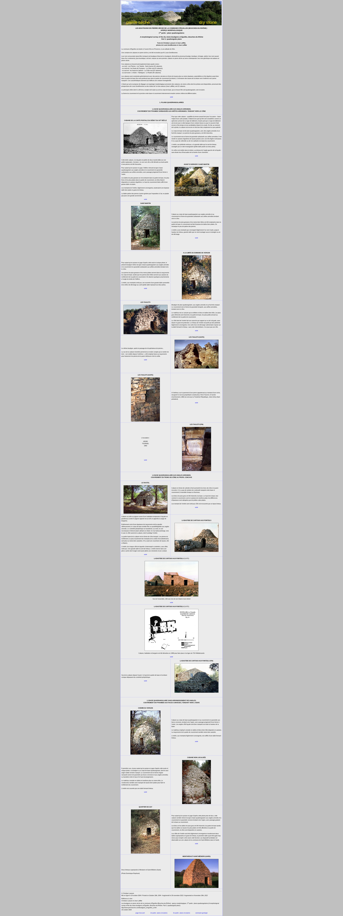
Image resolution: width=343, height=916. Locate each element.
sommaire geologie (201, 913)
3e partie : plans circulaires (181, 913)
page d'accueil (140, 913)
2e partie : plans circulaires (158, 913)
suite (171, 97)
